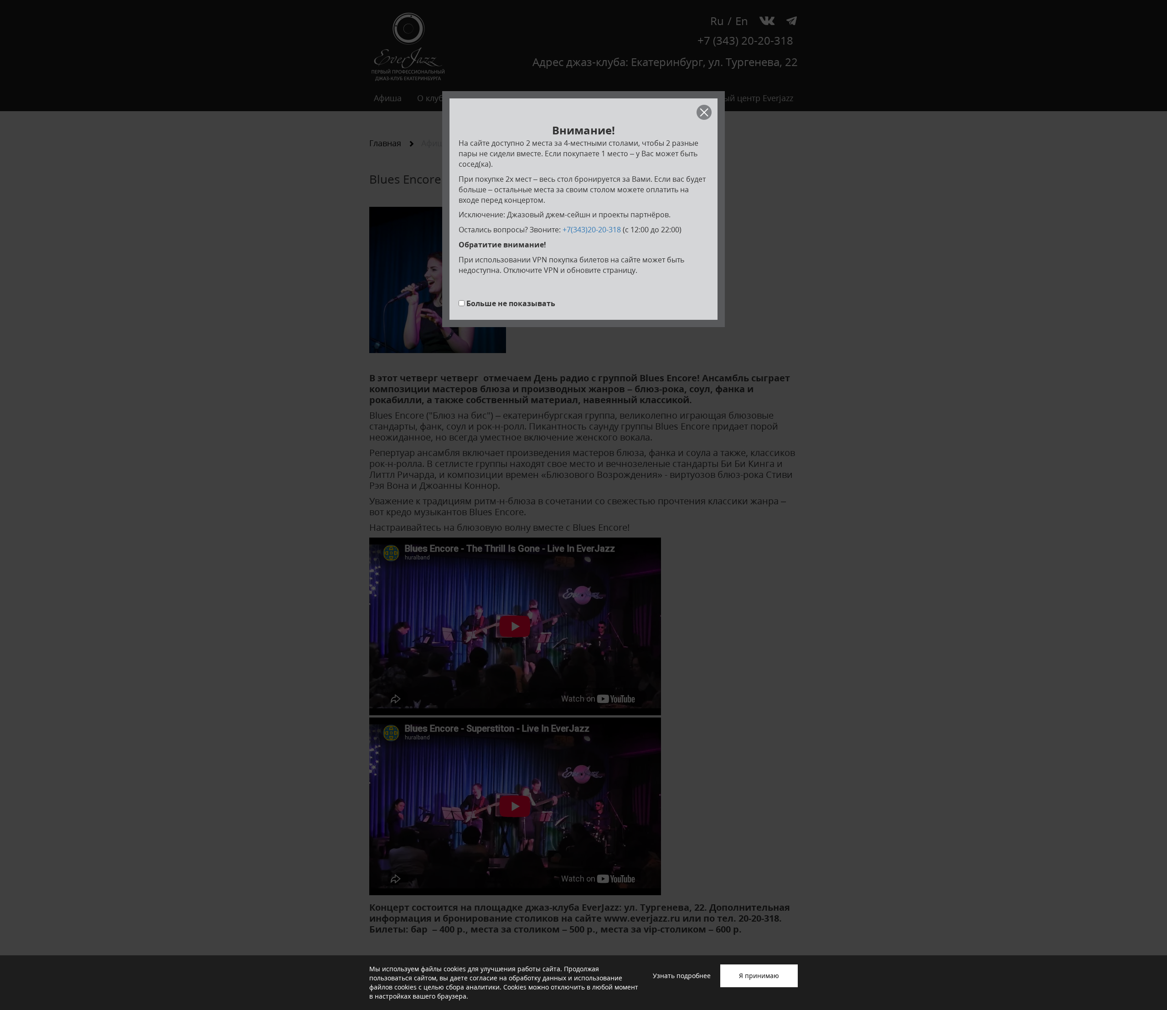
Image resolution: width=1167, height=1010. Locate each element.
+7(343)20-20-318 (592, 230)
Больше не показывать (510, 303)
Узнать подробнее (682, 975)
